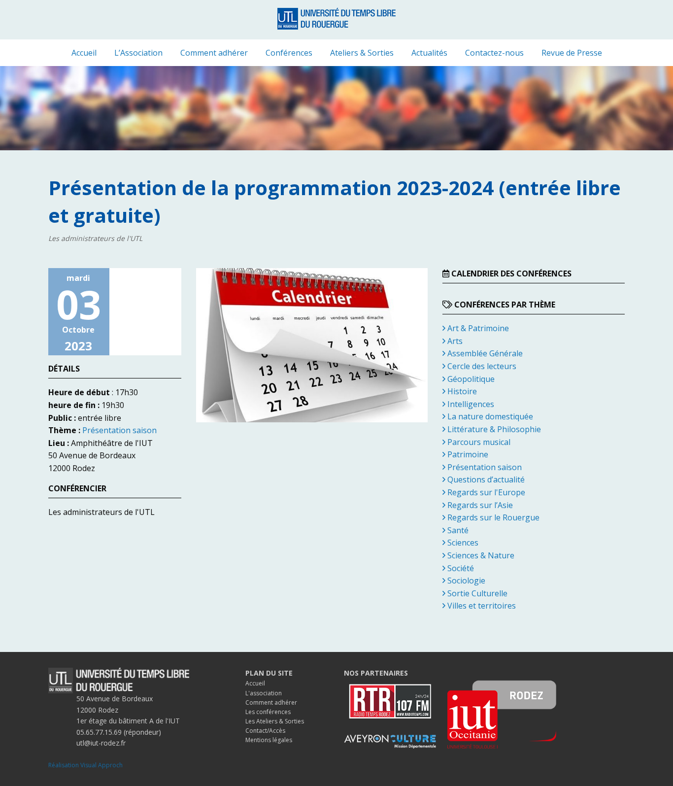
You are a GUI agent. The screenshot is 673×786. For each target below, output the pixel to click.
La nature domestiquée (489, 416)
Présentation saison (119, 430)
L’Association (138, 52)
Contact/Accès (265, 730)
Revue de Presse (571, 52)
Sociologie (465, 580)
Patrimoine (466, 454)
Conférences (289, 52)
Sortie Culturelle (476, 593)
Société (459, 568)
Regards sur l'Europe (485, 492)
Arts (454, 341)
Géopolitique (470, 379)
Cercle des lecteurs (480, 366)
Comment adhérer (214, 52)
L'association (263, 693)
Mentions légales (268, 740)
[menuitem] (84, 52)
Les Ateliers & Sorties (274, 721)
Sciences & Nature (479, 555)
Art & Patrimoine (477, 328)
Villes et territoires (480, 605)
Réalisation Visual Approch (85, 765)
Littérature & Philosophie (493, 429)
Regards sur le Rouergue (492, 517)
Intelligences (469, 404)
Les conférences (268, 712)
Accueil (84, 52)
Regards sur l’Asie (479, 505)
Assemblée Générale (484, 353)
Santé (457, 530)
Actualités (429, 52)
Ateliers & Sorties (362, 52)
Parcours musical (477, 442)
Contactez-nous (494, 52)
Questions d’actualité (485, 479)
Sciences (461, 542)
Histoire (461, 391)
